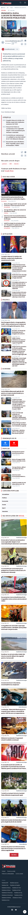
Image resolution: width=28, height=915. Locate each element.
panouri (4, 164)
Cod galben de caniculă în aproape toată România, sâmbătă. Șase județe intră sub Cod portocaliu (14, 627)
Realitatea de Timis (16, 887)
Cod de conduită (19, 873)
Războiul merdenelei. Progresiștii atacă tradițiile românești (12, 739)
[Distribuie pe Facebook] (25, 40)
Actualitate (7, 207)
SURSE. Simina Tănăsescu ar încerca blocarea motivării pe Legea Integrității (18, 340)
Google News (9, 171)
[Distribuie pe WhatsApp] (22, 44)
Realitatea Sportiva (14, 882)
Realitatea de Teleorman (7, 892)
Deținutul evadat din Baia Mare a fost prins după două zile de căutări (13, 821)
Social (11, 7)
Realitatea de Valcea (17, 897)
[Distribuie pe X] (25, 44)
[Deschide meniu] (25, 3)
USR (10, 164)
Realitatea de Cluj (18, 892)
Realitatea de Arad (16, 890)
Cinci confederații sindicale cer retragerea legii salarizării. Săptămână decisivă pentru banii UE (19, 416)
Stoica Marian (23, 844)
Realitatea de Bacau (6, 887)
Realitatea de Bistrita (6, 897)
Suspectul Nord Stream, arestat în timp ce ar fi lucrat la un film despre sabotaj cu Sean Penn (19, 294)
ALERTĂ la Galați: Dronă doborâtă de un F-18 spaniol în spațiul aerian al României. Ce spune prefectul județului (14, 226)
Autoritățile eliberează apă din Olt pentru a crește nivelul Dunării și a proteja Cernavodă (12, 393)
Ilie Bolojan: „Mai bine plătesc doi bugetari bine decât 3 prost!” (18, 432)
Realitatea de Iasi (5, 900)
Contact (3, 871)
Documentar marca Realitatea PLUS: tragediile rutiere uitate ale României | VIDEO (15, 143)
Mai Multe (14, 855)
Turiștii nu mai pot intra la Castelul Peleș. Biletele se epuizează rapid (12, 794)
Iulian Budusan (23, 707)
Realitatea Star (5, 885)
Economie (4, 201)
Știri (7, 7)
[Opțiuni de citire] (24, 911)
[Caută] (20, 3)
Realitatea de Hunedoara (7, 895)
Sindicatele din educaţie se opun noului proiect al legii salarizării (19, 276)
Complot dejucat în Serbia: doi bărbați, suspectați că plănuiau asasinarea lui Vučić (15, 122)
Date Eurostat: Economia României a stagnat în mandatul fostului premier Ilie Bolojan (15, 217)
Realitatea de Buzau (6, 890)
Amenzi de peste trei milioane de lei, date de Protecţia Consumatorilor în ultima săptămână (13, 848)
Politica (6, 213)
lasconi (16, 164)
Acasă (4, 7)
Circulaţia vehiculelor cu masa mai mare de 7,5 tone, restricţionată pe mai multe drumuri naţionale (19, 285)
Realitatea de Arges (16, 41)
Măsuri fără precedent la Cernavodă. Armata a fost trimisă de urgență (19, 424)
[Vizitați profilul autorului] (2, 42)
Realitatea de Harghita (15, 885)
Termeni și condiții (11, 871)
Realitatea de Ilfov (18, 895)
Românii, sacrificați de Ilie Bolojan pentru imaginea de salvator (18, 332)
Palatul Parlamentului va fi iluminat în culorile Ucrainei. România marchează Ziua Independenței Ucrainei (19, 268)
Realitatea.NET (5, 882)
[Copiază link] (22, 40)
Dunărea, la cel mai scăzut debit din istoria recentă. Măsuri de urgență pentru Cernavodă (13, 656)
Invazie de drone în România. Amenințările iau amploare (11, 684)
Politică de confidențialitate (8, 873)
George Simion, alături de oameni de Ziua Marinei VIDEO (15, 210)
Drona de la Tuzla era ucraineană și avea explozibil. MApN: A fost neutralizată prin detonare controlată (15, 129)
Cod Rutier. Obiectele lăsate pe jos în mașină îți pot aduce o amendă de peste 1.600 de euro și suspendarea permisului (13, 712)
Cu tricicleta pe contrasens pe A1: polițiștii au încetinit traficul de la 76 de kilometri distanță (15, 137)
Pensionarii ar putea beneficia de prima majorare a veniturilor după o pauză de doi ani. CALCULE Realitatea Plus (13, 200)
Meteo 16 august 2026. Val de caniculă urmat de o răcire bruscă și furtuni (15, 204)
